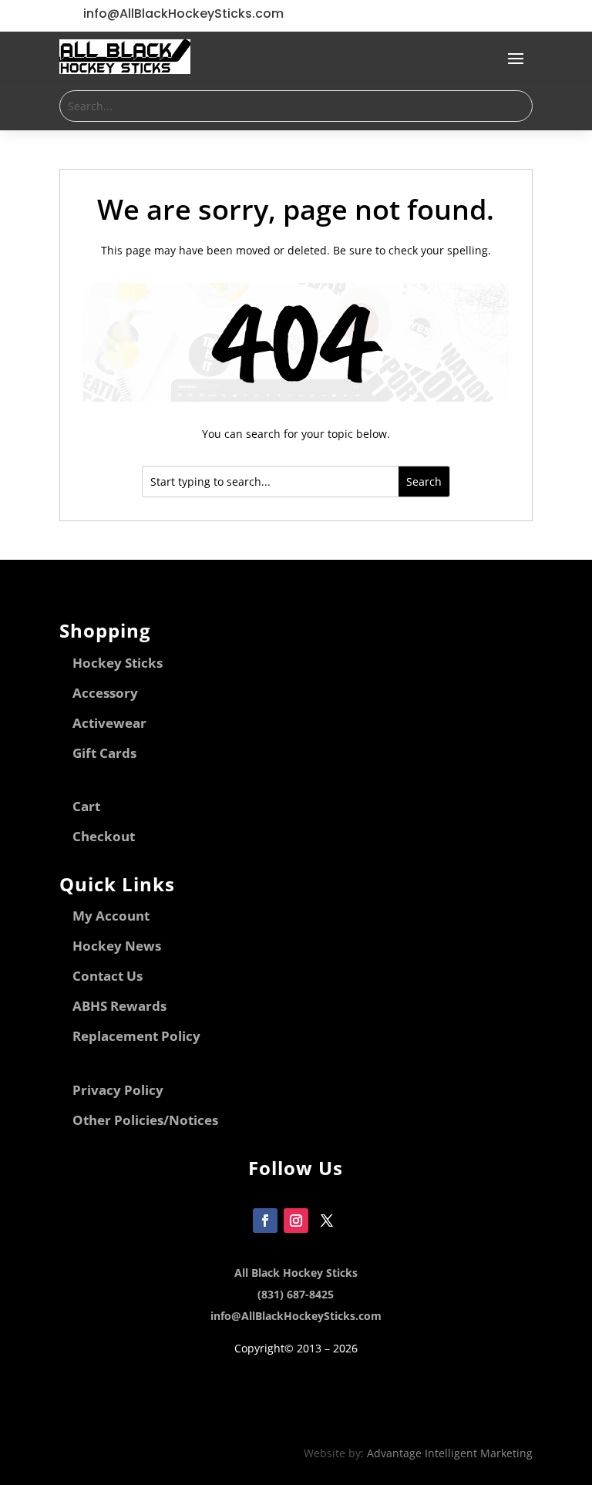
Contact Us (107, 976)
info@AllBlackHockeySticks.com (296, 1315)
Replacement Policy (136, 1036)
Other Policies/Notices (145, 1120)
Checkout (103, 836)
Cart (86, 806)
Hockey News (116, 946)
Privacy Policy (117, 1090)
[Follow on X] (326, 1220)
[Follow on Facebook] (265, 1220)
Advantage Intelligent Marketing (450, 1453)
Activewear (109, 723)
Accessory (105, 693)
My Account (111, 915)
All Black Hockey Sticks (296, 1272)
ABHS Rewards (119, 1006)
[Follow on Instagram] (296, 1220)
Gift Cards (104, 753)
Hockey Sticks (117, 663)
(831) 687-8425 (295, 1294)
